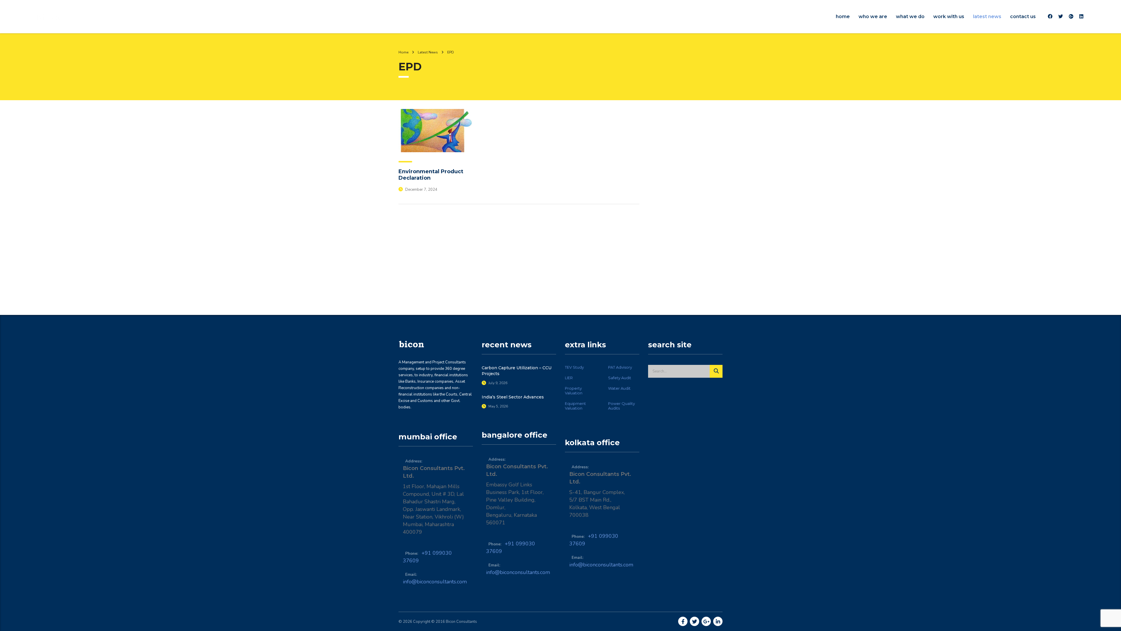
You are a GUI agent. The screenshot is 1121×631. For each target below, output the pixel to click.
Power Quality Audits (621, 405)
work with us (948, 16)
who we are (873, 16)
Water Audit (619, 388)
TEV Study (574, 367)
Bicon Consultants (461, 621)
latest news (987, 16)
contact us (1023, 16)
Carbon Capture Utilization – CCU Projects (516, 370)
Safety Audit (619, 377)
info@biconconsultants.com (435, 581)
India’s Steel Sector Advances (513, 397)
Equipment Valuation (575, 405)
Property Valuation (573, 390)
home (843, 16)
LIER (569, 377)
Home (403, 52)
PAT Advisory (620, 367)
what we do (910, 16)
